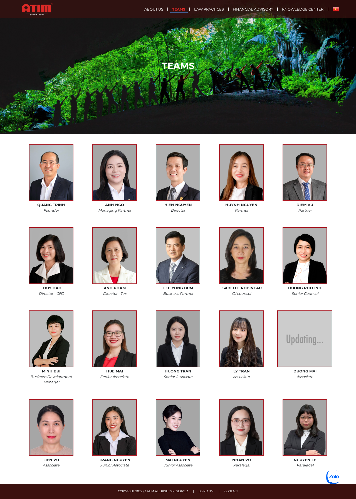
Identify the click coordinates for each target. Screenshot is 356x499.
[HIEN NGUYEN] (178, 172)
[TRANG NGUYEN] (114, 427)
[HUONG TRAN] (178, 338)
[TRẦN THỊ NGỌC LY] (241, 338)
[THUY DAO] (51, 255)
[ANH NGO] (114, 172)
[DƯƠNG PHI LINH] (304, 255)
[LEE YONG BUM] (178, 255)
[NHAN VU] (241, 427)
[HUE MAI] (114, 338)
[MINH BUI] (51, 338)
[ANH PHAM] (114, 255)
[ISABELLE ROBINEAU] (241, 255)
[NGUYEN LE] (304, 427)
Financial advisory (253, 9)
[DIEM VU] (304, 172)
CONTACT (231, 491)
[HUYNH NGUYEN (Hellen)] (241, 172)
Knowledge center (302, 9)
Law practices (209, 9)
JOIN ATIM (206, 491)
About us (153, 9)
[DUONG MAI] (304, 338)
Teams (178, 9)
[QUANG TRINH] (51, 172)
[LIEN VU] (51, 427)
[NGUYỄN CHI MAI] (178, 427)
